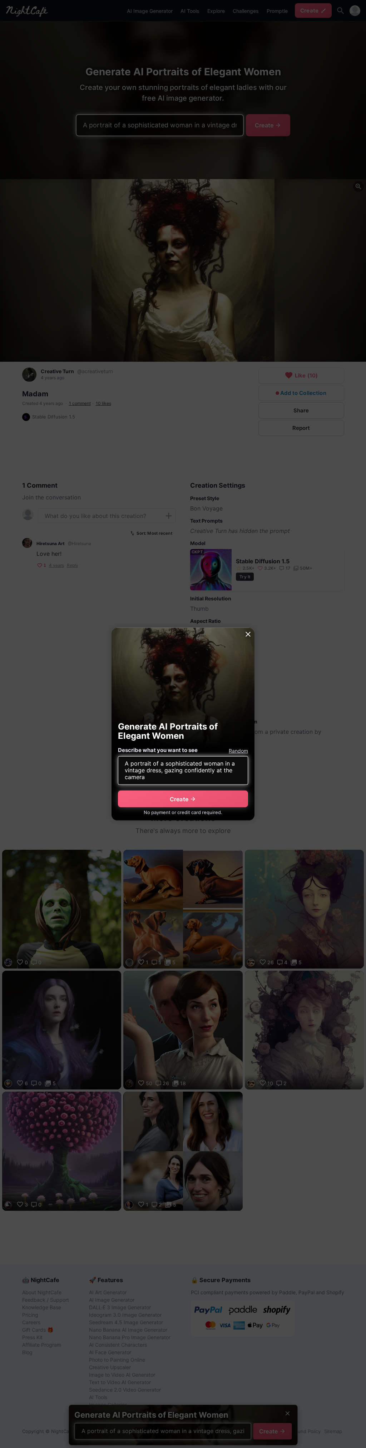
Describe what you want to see (158, 750)
